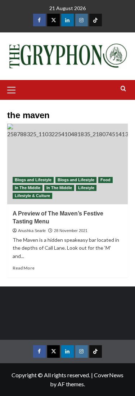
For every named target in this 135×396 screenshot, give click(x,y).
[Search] (123, 89)
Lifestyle (86, 188)
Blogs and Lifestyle (33, 180)
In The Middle (27, 188)
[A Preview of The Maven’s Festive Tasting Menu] (67, 164)
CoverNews (108, 374)
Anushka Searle (32, 230)
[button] (14, 89)
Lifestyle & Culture (32, 195)
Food (105, 180)
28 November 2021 (70, 230)
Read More (24, 268)
